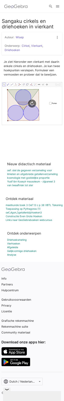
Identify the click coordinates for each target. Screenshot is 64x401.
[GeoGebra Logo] (16, 6)
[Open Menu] (57, 6)
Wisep (20, 37)
